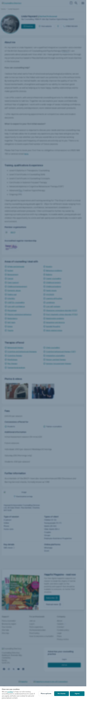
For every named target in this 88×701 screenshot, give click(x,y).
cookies (10, 692)
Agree (77, 694)
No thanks (61, 694)
